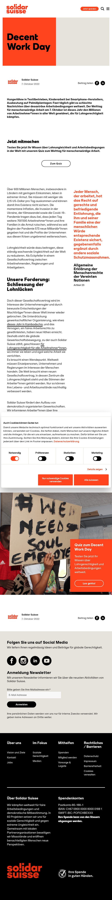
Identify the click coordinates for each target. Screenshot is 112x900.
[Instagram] (23, 660)
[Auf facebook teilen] (97, 83)
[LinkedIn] (35, 660)
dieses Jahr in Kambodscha (25, 324)
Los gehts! (89, 583)
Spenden (63, 752)
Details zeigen (95, 469)
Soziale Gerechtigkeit (40, 754)
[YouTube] (46, 660)
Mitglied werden (67, 757)
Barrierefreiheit (92, 766)
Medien (37, 761)
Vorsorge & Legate (64, 764)
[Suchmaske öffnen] (102, 9)
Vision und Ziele (16, 752)
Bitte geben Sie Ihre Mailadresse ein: (28, 689)
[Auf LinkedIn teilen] (103, 83)
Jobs (10, 762)
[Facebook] (11, 660)
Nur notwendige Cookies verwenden (55, 480)
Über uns (14, 743)
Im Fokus (40, 743)
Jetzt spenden (89, 9)
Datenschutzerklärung (66, 441)
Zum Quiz (56, 163)
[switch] (42, 458)
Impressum (90, 761)
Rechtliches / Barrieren (93, 745)
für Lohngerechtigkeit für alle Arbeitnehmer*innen (36, 346)
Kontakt (11, 757)
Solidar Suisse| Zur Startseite (17, 8)
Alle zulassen (91, 480)
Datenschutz (91, 756)
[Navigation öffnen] (107, 8)
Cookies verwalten (89, 773)
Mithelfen (66, 743)
